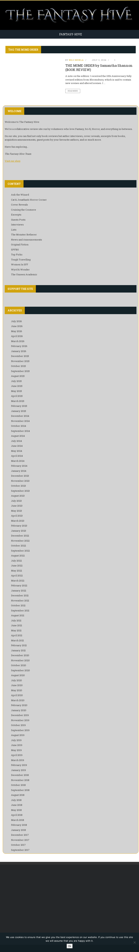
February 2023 (19, 525)
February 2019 (19, 765)
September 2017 (20, 850)
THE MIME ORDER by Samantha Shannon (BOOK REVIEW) (98, 67)
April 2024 (17, 455)
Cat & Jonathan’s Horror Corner (29, 199)
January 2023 (18, 530)
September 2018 (20, 790)
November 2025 (20, 361)
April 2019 (16, 755)
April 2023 (17, 515)
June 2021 (16, 625)
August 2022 (18, 555)
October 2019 (18, 725)
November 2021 (20, 600)
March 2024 (17, 460)
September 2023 (20, 490)
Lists (13, 229)
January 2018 (18, 830)
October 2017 (18, 844)
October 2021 (18, 605)
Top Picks (16, 254)
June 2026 (17, 326)
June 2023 (16, 505)
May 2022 (16, 570)
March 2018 (17, 820)
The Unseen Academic (24, 274)
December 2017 (20, 834)
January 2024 (18, 470)
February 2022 (19, 585)
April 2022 (17, 575)
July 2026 (16, 321)
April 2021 (16, 635)
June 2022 (16, 565)
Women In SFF (19, 264)
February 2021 (19, 645)
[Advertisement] (70, 897)
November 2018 (20, 780)
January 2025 (18, 411)
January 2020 (18, 710)
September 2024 (20, 431)
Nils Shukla (76, 60)
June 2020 (17, 685)
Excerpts (16, 214)
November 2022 (20, 540)
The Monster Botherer (24, 234)
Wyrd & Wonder (20, 269)
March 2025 (17, 401)
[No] (134, 942)
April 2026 (17, 336)
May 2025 (16, 391)
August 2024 (18, 435)
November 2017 (20, 840)
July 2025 (16, 381)
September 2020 (20, 670)
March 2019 (17, 760)
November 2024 (20, 421)
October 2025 (18, 366)
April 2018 (16, 815)
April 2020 (17, 695)
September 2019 (20, 730)
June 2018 (16, 805)
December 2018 (20, 775)
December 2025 (20, 356)
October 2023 (18, 485)
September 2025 (20, 371)
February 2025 (19, 406)
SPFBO (15, 249)
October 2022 (18, 545)
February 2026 (19, 346)
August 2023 (18, 495)
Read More (73, 91)
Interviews (17, 224)
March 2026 (17, 341)
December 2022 (20, 535)
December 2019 (20, 715)
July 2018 (16, 800)
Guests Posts (18, 219)
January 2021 (18, 650)
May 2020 (16, 690)
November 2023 (20, 480)
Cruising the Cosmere (23, 209)
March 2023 (17, 520)
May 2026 (16, 331)
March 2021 (17, 640)
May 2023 (16, 510)
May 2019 (16, 750)
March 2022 (17, 580)
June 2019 (16, 745)
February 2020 (19, 705)
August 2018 (17, 795)
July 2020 (16, 680)
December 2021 (20, 595)
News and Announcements (26, 239)
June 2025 (16, 386)
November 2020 (20, 660)
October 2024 (18, 425)
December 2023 (20, 475)
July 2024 (16, 441)
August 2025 (18, 376)
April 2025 (17, 396)
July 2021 (16, 620)
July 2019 (16, 740)
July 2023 (16, 500)
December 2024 (20, 416)
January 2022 (18, 590)
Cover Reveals (19, 204)
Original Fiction (19, 244)
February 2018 (19, 824)
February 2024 (19, 465)
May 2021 (16, 630)
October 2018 (18, 785)
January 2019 (18, 770)
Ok (69, 946)
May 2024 (16, 451)
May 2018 (16, 810)
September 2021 (20, 610)
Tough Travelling (21, 259)
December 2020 (20, 655)
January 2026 (18, 351)
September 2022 (20, 550)
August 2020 (18, 675)
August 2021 (17, 615)
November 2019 (20, 720)
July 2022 (16, 560)
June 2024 (17, 445)
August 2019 (17, 735)
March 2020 (17, 700)
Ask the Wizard (20, 194)
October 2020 (18, 665)
